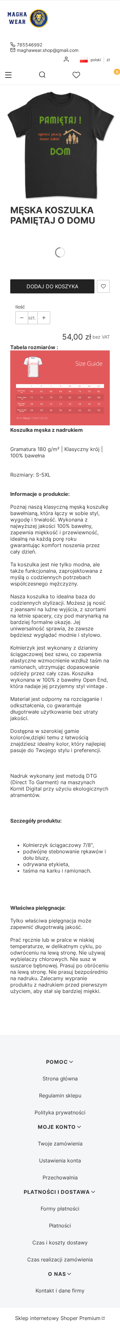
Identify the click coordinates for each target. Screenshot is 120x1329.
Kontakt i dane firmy (60, 1290)
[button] (8, 75)
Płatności (60, 1225)
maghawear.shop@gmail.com (47, 50)
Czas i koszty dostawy (60, 1242)
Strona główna (60, 1078)
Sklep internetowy (57, 1318)
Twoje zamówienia (60, 1143)
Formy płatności (60, 1208)
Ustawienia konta (60, 1160)
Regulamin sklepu (60, 1095)
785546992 (29, 44)
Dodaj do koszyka (52, 286)
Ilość (20, 306)
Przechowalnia (60, 1177)
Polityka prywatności (60, 1112)
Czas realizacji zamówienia (60, 1259)
